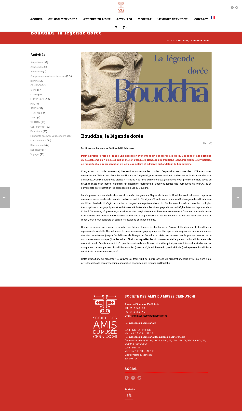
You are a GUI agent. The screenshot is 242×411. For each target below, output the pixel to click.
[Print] (204, 143)
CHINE (33, 90)
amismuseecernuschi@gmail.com (149, 315)
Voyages (35, 154)
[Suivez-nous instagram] (133, 378)
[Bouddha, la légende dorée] (146, 90)
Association (36, 71)
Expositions (36, 131)
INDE (32, 103)
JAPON (34, 108)
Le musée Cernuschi (172, 19)
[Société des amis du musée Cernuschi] (121, 7)
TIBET (33, 117)
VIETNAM (35, 122)
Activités (124, 19)
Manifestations (38, 140)
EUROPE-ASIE (37, 99)
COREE (34, 94)
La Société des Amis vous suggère (48, 136)
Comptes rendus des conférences (48, 76)
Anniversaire (37, 67)
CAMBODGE (36, 85)
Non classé (36, 149)
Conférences (37, 126)
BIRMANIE (35, 80)
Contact (201, 19)
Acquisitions (36, 62)
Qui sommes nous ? (62, 19)
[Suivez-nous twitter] (139, 378)
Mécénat (145, 19)
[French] (213, 19)
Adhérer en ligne (96, 19)
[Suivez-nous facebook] (127, 378)
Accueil (36, 19)
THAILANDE (36, 113)
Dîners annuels (38, 145)
